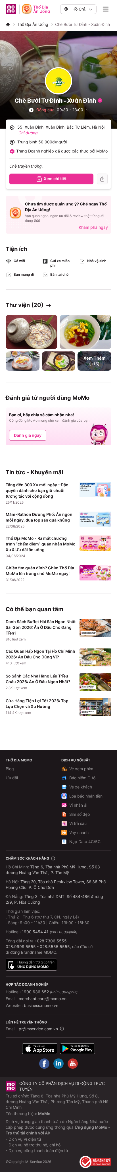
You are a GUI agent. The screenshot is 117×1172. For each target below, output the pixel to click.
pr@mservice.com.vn (38, 1028)
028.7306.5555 (52, 940)
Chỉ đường (28, 132)
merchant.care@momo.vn (42, 998)
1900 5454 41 (35, 931)
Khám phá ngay (93, 227)
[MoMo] (8, 24)
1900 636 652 (50, 991)
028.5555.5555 (55, 946)
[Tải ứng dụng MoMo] (39, 1048)
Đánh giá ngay (27, 435)
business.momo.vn (41, 1005)
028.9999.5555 (21, 946)
